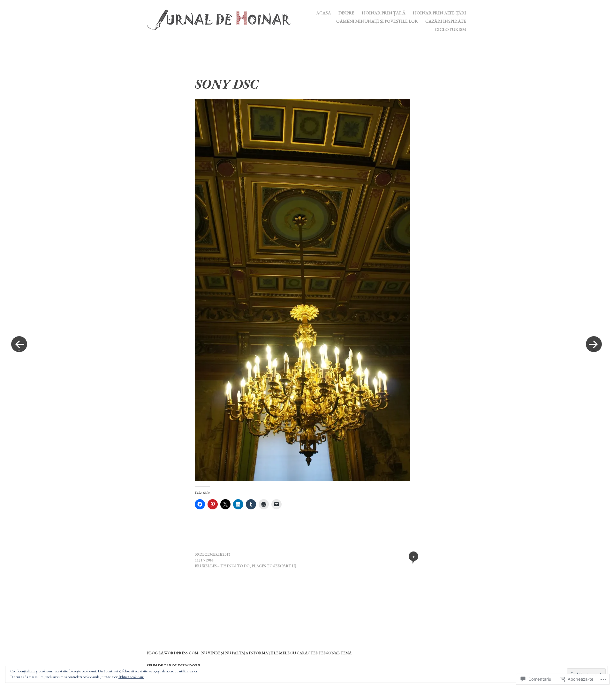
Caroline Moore (181, 665)
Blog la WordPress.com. (173, 652)
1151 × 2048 (204, 560)
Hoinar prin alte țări (439, 13)
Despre (346, 13)
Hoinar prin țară (383, 13)
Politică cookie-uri (131, 676)
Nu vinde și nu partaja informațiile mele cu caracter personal (270, 652)
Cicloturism (450, 29)
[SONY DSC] (302, 479)
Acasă (323, 13)
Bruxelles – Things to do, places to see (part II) (245, 565)
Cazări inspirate (445, 21)
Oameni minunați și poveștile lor (377, 21)
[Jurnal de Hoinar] (221, 19)
